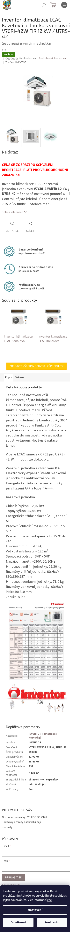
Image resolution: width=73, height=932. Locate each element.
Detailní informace (12, 212)
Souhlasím (51, 922)
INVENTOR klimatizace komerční (43, 736)
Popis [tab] (8, 377)
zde (49, 900)
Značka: (15, 62)
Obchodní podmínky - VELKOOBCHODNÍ (24, 817)
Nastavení (35, 910)
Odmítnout (18, 922)
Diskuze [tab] (19, 377)
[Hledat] (44, 5)
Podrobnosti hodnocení (52, 58)
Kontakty (7, 827)
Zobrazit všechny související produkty (36, 366)
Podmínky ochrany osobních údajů (21, 822)
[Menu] (64, 5)
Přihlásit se (13, 877)
